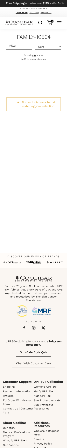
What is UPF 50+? (15, 440)
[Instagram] (34, 328)
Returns (8, 395)
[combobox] (40, 22)
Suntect (46, 12)
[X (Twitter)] (43, 328)
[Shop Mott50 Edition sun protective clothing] (12, 262)
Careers (39, 439)
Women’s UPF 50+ (46, 386)
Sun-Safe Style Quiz (33, 352)
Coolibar (22, 12)
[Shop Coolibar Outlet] (54, 262)
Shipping (9, 386)
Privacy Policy (43, 443)
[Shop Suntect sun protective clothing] (33, 262)
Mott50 (34, 12)
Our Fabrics (10, 445)
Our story (9, 427)
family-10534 (34, 37)
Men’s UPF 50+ (43, 391)
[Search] (40, 22)
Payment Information (17, 391)
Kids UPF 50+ (43, 395)
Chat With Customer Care (33, 363)
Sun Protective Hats (47, 400)
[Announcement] (33, 3)
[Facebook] (24, 327)
